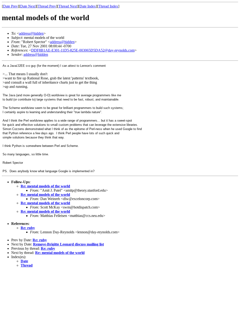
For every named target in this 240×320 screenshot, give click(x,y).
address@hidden (31, 33)
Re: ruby (28, 228)
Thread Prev (47, 6)
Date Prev (10, 6)
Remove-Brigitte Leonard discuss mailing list (68, 244)
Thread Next (67, 6)
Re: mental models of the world (45, 186)
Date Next (27, 6)
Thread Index (108, 6)
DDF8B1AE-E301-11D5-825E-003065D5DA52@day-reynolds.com (83, 50)
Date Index (87, 6)
